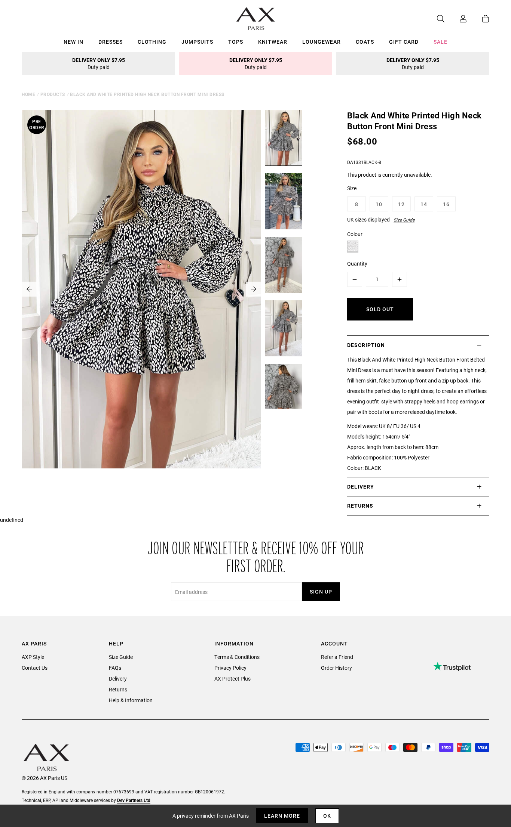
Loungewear (321, 41)
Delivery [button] (360, 486)
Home (28, 94)
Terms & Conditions (237, 656)
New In (73, 41)
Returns (118, 689)
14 (423, 204)
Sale (440, 41)
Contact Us (35, 667)
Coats (365, 41)
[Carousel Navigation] (141, 289)
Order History (336, 667)
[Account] (455, 18)
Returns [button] (360, 505)
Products (52, 94)
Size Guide (404, 220)
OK (327, 815)
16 (446, 204)
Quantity (357, 263)
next (253, 289)
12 (401, 204)
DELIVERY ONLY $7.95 (98, 63)
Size (352, 188)
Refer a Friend (337, 656)
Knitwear (272, 41)
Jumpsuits (197, 41)
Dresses (110, 41)
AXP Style (33, 656)
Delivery (118, 678)
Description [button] (366, 345)
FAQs (115, 667)
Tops (235, 41)
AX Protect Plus (232, 678)
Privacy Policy (230, 667)
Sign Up (321, 591)
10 (379, 204)
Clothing (152, 41)
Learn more (282, 815)
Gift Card (404, 41)
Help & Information (131, 700)
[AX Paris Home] (255, 18)
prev (29, 289)
